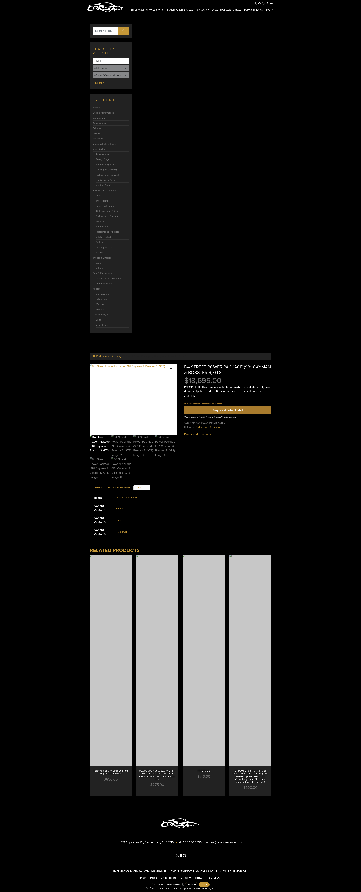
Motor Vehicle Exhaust (104, 143)
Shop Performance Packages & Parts (193, 870)
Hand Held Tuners (105, 205)
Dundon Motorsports (197, 434)
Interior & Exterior (102, 257)
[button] (171, 369)
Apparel (97, 288)
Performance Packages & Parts (147, 9)
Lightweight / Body (105, 180)
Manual (119, 508)
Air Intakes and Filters (107, 211)
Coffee (99, 319)
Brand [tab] (142, 487)
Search (99, 82)
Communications (104, 283)
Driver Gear (102, 299)
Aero (98, 195)
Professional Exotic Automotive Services (139, 870)
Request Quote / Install (228, 410)
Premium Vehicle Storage (179, 9)
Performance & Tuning (104, 190)
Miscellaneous (103, 325)
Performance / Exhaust (107, 174)
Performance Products (107, 231)
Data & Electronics (102, 273)
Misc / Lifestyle (100, 314)
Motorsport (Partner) (106, 169)
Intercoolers (102, 200)
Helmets (100, 309)
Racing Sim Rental (253, 9)
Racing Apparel (104, 293)
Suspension (99, 117)
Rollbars (100, 268)
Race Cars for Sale (230, 9)
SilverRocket (99, 148)
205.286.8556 (192, 842)
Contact (199, 878)
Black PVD (121, 532)
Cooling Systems (104, 247)
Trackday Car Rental (206, 9)
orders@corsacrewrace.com (224, 842)
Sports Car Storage (233, 870)
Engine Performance (103, 112)
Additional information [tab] (112, 487)
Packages (98, 138)
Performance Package (107, 216)
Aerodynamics (100, 123)
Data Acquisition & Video (109, 278)
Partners (214, 878)
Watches (100, 304)
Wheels (96, 107)
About (268, 9)
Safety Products (104, 236)
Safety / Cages (103, 159)
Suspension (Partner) (106, 164)
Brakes (96, 133)
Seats (98, 262)
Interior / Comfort (105, 185)
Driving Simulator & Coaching (157, 878)
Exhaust (97, 128)
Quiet (118, 520)
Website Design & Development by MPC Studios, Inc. (185, 888)
